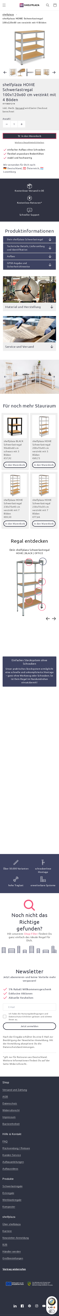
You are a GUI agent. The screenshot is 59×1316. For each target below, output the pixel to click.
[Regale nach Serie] (29, 905)
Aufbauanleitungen (13, 1161)
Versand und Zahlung (14, 1089)
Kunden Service (11, 1155)
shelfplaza (8, 14)
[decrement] (6, 124)
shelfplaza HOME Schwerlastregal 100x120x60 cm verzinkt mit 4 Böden (24, 20)
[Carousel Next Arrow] (54, 72)
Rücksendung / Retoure (16, 1148)
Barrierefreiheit (11, 1124)
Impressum (9, 1117)
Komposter (8, 1206)
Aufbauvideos (10, 1168)
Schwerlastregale (12, 1186)
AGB (5, 1096)
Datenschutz (9, 1103)
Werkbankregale (11, 1199)
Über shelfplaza (11, 1224)
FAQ (5, 1141)
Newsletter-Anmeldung (15, 1237)
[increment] (21, 124)
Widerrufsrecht (11, 1110)
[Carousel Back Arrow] (5, 72)
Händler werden (11, 1251)
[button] (4, 5)
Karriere (7, 1231)
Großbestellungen (12, 1258)
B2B (4, 1244)
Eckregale (8, 1193)
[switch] (52, 1311)
